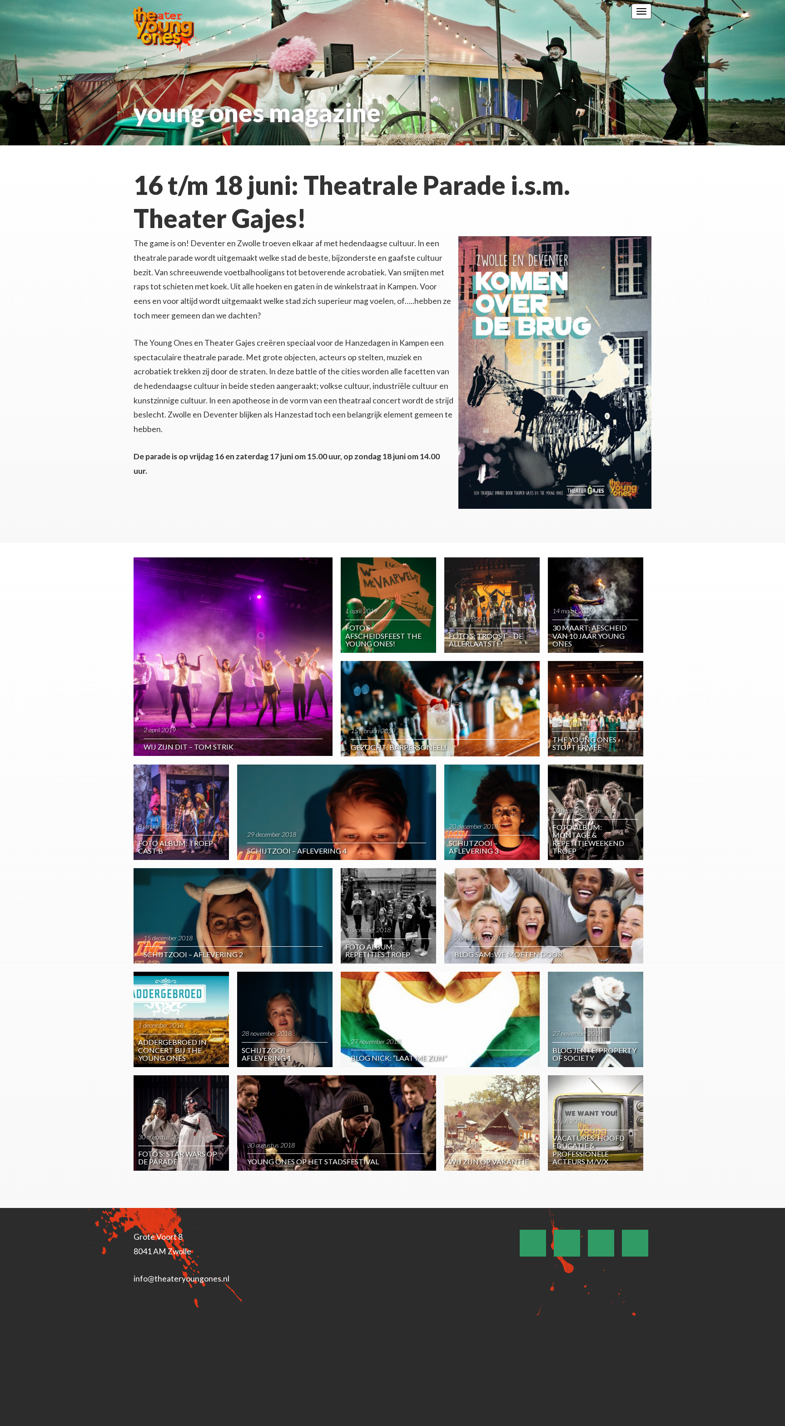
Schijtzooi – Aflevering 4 (297, 850)
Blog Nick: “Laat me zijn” (399, 1057)
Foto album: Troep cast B (175, 847)
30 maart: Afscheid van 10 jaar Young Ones (589, 635)
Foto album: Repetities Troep (377, 950)
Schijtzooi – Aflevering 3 (473, 847)
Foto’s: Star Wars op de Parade (177, 1157)
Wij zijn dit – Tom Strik (189, 746)
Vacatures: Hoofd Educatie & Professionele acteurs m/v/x (588, 1149)
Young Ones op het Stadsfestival (313, 1161)
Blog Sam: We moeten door (508, 954)
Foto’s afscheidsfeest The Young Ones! (383, 635)
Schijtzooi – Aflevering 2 (193, 954)
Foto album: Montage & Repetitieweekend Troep (588, 839)
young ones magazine (257, 112)
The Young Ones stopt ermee (584, 743)
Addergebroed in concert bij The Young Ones (172, 1050)
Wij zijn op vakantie (489, 1161)
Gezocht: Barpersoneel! (399, 747)
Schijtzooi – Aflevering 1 (266, 1054)
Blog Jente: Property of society (594, 1054)
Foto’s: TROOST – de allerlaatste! (486, 639)
